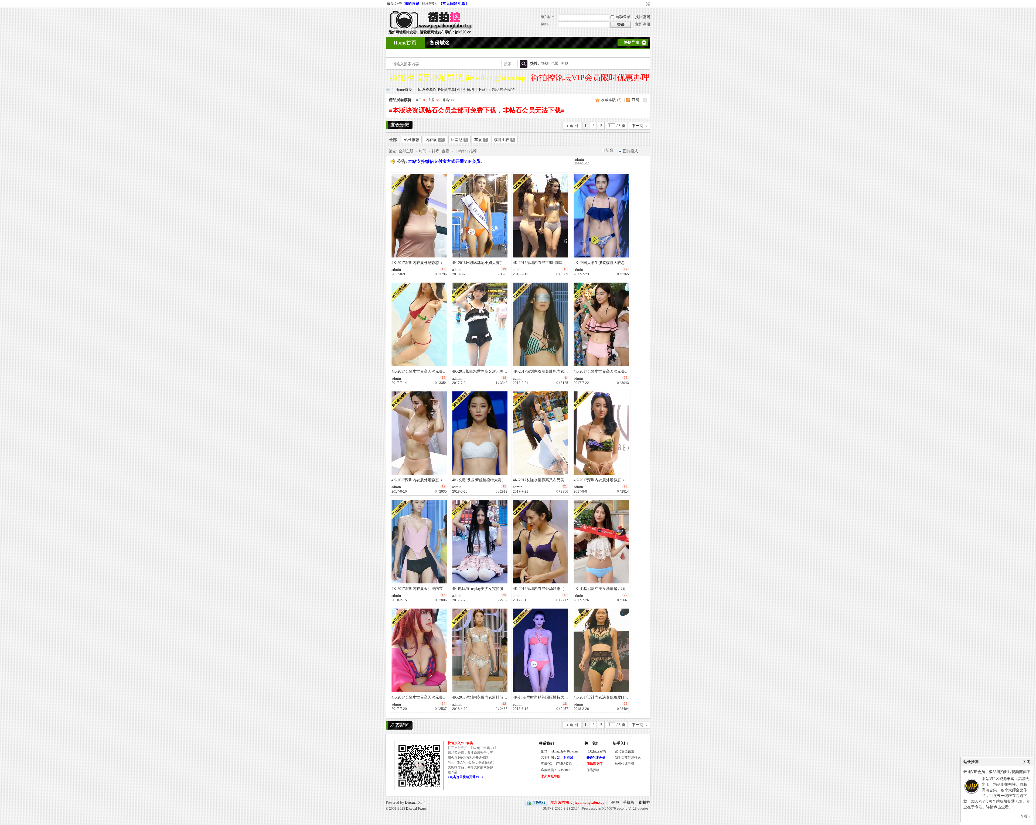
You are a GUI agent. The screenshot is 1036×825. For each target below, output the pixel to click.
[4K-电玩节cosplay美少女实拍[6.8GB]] (479, 541)
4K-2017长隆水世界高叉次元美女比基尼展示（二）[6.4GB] (440, 371)
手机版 (628, 802)
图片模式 (630, 151)
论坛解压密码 (596, 751)
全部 (393, 140)
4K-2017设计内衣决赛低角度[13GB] (603, 697)
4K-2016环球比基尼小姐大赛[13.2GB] (483, 263)
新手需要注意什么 (628, 757)
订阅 (635, 100)
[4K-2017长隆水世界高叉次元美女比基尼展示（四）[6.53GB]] (540, 433)
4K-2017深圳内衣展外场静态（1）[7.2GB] (608, 480)
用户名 (545, 17)
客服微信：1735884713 (557, 770)
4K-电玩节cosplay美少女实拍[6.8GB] (482, 589)
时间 (423, 151)
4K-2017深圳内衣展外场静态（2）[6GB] (424, 263)
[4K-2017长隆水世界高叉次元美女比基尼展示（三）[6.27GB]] (419, 650)
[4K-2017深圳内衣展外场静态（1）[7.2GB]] (601, 433)
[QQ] (536, 802)
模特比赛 (504, 140)
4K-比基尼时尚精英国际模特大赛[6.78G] (546, 697)
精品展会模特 (503, 90)
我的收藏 (411, 4)
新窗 (609, 150)
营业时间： (557, 757)
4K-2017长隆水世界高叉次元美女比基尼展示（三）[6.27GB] (441, 697)
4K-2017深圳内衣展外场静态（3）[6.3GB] (426, 480)
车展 (480, 140)
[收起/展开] (645, 100)
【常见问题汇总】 (454, 4)
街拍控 (644, 802)
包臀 (554, 63)
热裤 (545, 63)
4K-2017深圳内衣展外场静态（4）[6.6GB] (547, 589)
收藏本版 (611, 100)
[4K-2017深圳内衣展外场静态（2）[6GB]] (419, 215)
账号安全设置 (624, 751)
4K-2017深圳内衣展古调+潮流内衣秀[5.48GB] (550, 263)
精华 (462, 151)
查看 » (1025, 816)
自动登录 (623, 17)
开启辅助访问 (642, 3)
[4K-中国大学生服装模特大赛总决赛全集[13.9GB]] (601, 215)
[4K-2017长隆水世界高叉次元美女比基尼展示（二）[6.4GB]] (419, 324)
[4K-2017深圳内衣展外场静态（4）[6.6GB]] (540, 541)
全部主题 (406, 151)
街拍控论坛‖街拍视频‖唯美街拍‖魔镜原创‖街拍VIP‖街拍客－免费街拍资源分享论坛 (388, 90)
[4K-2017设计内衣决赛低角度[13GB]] (601, 650)
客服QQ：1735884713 (556, 764)
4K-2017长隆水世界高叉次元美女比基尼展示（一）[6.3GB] (501, 371)
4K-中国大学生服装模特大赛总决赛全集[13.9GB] (614, 263)
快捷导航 (631, 42)
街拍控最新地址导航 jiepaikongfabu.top (458, 77)
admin (579, 159)
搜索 (508, 64)
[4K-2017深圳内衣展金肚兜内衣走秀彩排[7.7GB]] (540, 324)
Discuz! (411, 802)
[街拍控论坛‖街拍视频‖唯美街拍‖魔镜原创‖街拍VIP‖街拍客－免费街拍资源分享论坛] (429, 33)
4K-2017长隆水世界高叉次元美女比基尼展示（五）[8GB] (621, 371)
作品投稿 (593, 770)
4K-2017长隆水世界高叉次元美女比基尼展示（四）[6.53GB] (563, 480)
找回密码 (642, 17)
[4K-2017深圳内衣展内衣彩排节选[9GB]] (479, 650)
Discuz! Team (416, 808)
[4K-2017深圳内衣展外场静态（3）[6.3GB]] (419, 433)
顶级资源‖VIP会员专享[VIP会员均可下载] (452, 90)
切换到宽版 (647, 3)
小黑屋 (613, 802)
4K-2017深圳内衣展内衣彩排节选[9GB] (484, 697)
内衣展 (434, 140)
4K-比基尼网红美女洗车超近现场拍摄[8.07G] (611, 589)
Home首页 (405, 43)
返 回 (574, 126)
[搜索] (523, 64)
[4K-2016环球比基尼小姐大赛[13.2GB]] (479, 215)
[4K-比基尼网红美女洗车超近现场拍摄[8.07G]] (601, 541)
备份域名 (440, 43)
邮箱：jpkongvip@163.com (559, 751)
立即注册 (642, 24)
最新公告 (394, 4)
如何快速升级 (624, 764)
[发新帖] (399, 125)
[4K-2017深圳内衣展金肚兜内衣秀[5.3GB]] (419, 541)
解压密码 (429, 4)
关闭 (1026, 762)
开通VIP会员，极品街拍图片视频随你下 (996, 772)
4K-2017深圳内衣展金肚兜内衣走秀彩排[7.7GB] (552, 371)
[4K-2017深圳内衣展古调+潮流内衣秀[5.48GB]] (540, 215)
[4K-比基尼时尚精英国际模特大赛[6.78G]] (540, 650)
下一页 (637, 126)
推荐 (473, 151)
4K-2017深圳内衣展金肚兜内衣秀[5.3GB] (425, 589)
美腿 (564, 63)
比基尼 (459, 140)
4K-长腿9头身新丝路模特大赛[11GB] (482, 480)
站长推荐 (411, 140)
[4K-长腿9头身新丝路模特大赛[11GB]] (479, 433)
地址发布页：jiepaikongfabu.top (578, 802)
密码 (544, 24)
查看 (446, 151)
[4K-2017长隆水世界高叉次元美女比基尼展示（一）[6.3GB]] (479, 324)
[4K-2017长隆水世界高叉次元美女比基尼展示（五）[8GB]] (601, 324)
